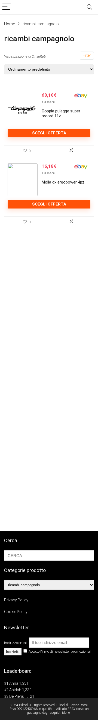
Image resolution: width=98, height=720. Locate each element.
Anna (13, 683)
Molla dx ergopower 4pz (63, 182)
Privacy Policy (16, 600)
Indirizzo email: (16, 643)
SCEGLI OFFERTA (49, 133)
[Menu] (6, 7)
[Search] (89, 7)
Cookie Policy (15, 612)
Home (9, 24)
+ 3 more (48, 102)
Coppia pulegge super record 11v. (61, 113)
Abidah (15, 690)
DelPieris (16, 696)
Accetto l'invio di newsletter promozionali (59, 651)
